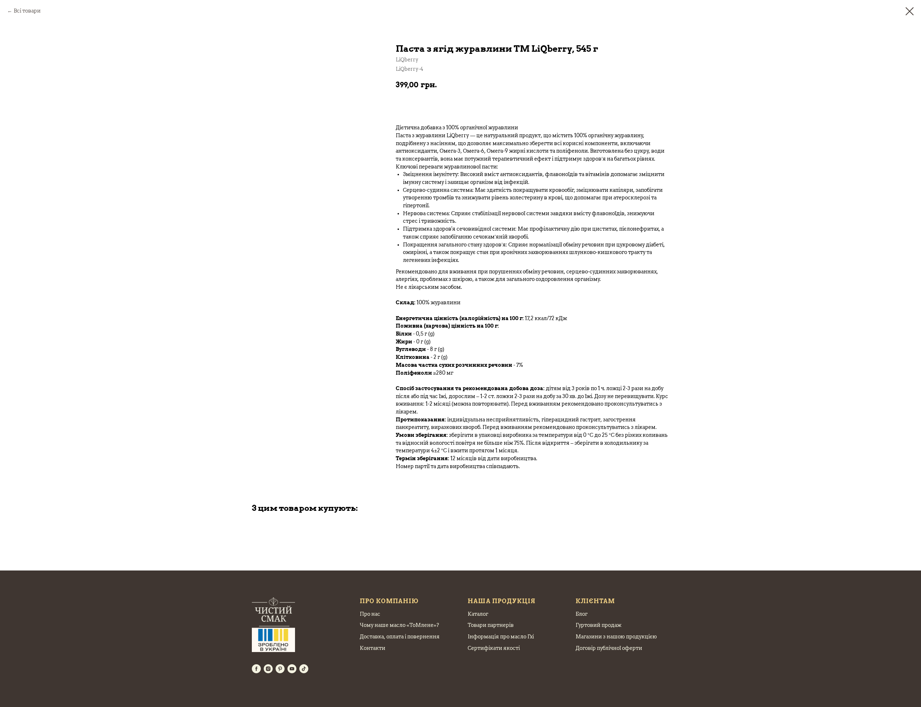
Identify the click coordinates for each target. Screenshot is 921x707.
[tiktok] (303, 668)
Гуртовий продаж (598, 625)
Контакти (372, 648)
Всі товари (27, 11)
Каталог (478, 614)
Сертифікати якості (494, 648)
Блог (581, 614)
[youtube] (291, 668)
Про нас (370, 614)
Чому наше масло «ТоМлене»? (399, 625)
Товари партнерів (491, 625)
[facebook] (256, 668)
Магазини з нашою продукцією (616, 636)
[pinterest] (280, 668)
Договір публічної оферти (609, 648)
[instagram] (268, 668)
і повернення (422, 636)
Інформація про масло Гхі (501, 636)
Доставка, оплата (382, 636)
